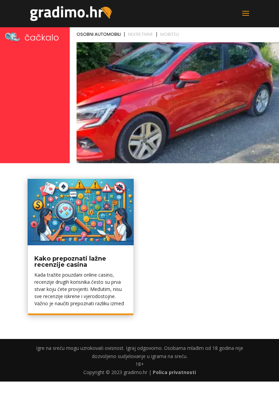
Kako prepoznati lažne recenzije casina (70, 261)
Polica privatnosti (174, 372)
